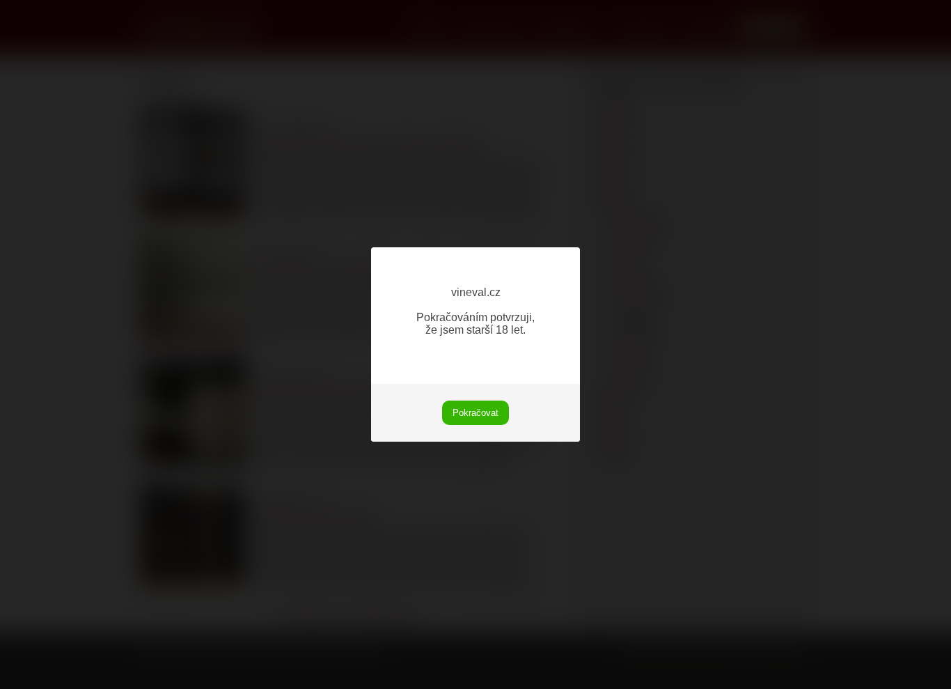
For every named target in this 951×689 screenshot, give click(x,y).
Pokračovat (475, 413)
